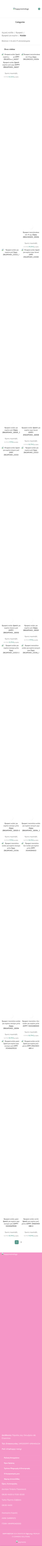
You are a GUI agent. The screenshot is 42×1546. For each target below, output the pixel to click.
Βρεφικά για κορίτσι (10, 35)
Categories (20, 22)
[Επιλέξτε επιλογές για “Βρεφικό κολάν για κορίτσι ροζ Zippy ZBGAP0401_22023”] (31, 620)
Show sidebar (9, 49)
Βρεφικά (19, 33)
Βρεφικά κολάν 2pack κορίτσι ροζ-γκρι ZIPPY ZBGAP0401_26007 (11, 64)
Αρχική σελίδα (7, 33)
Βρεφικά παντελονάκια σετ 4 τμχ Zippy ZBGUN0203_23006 (31, 234)
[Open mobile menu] (3, 9)
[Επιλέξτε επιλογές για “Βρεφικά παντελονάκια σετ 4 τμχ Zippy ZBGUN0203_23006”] (31, 227)
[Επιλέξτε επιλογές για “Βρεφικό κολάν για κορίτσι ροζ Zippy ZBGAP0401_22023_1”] (11, 422)
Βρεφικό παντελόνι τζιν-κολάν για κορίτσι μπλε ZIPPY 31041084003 (31, 1023)
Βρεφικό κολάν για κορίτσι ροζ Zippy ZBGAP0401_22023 (31, 627)
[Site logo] (21, 9)
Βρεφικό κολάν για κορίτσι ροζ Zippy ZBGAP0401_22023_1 (11, 430)
